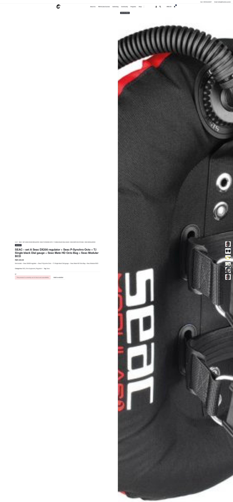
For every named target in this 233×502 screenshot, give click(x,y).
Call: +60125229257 (206, 2)
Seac (48, 268)
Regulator (39, 268)
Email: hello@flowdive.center (222, 2)
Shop (16, 242)
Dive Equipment (30, 268)
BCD (24, 268)
